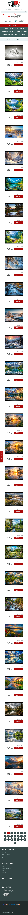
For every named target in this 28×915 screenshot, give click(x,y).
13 (24, 836)
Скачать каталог (1, 456)
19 (21, 839)
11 (18, 836)
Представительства (7, 868)
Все (5, 832)
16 (11, 839)
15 (8, 839)
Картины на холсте (22, 31)
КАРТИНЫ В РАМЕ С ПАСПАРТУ (17, 28)
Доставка (4, 856)
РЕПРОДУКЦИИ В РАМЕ (8, 34)
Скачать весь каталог (8, 14)
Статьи (4, 857)
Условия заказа (6, 854)
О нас (10, 25)
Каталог (4, 852)
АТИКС (11, 912)
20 (24, 839)
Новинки (6, 28)
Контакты (15, 25)
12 (21, 836)
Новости (4, 870)
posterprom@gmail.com (8, 897)
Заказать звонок (8, 21)
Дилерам (4, 881)
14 (5, 839)
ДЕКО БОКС (17, 34)
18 (18, 839)
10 (14, 836)
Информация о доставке (20, 14)
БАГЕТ (23, 34)
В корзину (21, 21)
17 (14, 839)
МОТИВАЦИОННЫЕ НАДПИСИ (8, 31)
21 (14, 842)
